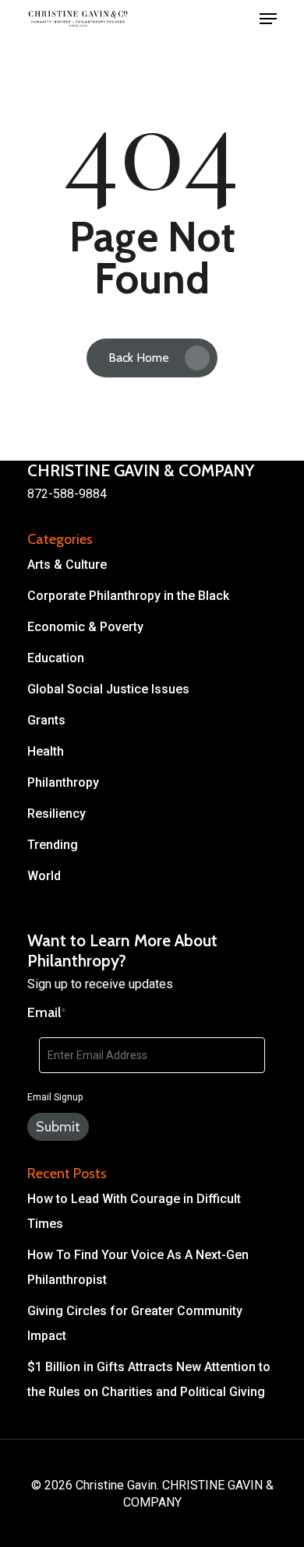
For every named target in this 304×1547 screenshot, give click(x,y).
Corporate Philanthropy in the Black (128, 595)
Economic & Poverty (85, 626)
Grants (46, 720)
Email (46, 1012)
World (44, 875)
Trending (52, 844)
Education (55, 658)
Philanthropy (63, 782)
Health (45, 751)
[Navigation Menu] (268, 18)
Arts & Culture (67, 564)
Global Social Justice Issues (108, 689)
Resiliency (56, 813)
